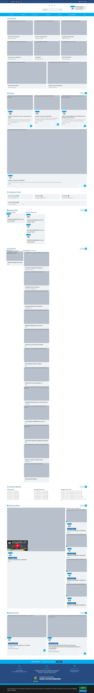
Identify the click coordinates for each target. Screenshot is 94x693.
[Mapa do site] (19, 2)
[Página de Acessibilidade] (21, 2)
